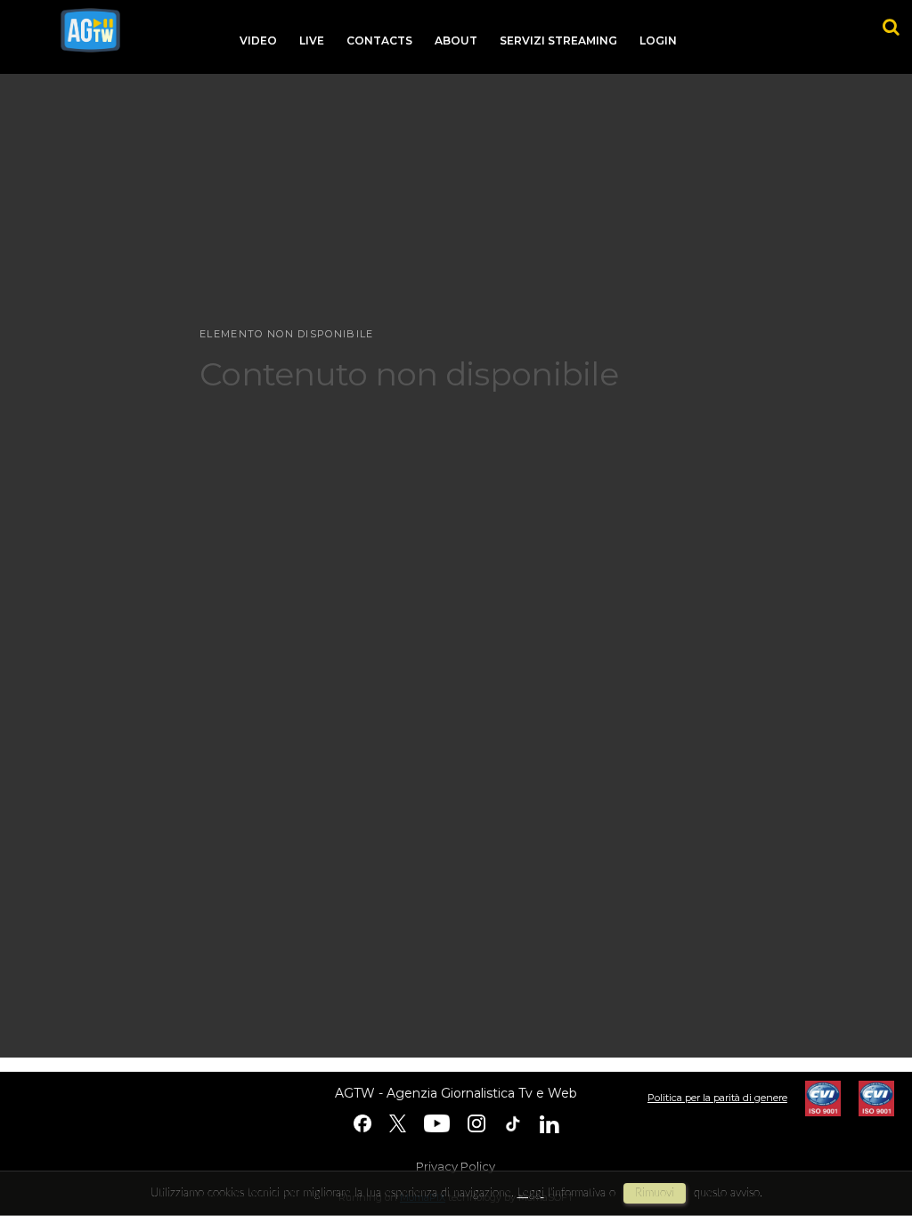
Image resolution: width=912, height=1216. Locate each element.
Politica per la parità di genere (717, 1097)
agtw (90, 30)
